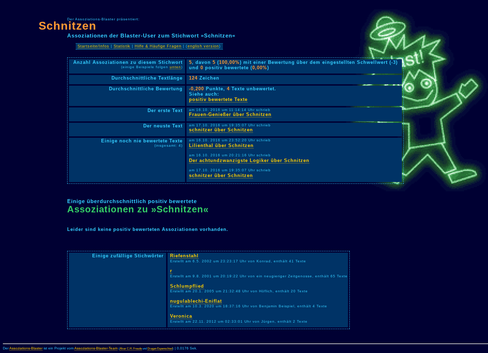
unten (175, 67)
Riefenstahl (184, 255)
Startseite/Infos (93, 46)
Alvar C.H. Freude (131, 348)
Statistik (122, 46)
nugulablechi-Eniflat (196, 301)
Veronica (181, 316)
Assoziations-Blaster (26, 348)
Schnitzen (67, 25)
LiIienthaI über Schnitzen (221, 145)
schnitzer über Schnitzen (221, 129)
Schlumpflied (187, 286)
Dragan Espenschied (160, 348)
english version (203, 46)
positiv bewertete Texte (218, 99)
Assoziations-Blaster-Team (96, 348)
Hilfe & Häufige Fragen (158, 46)
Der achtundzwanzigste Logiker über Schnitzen (249, 160)
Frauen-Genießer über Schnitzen (230, 114)
